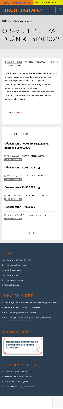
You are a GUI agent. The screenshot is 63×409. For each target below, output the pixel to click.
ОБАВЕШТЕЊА (21, 21)
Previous (50, 132)
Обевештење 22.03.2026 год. (22, 167)
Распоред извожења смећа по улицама (47, 4)
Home (5, 21)
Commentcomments (33, 156)
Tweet (10, 112)
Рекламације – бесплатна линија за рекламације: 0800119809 (30, 303)
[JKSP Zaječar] (23, 10)
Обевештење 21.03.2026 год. (22, 187)
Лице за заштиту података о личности (19, 312)
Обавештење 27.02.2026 (19, 206)
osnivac (12, 65)
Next (57, 132)
